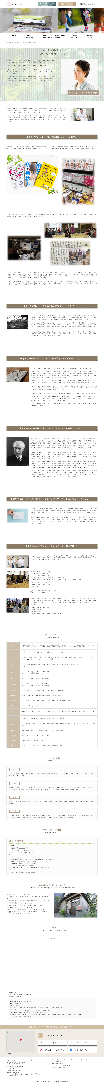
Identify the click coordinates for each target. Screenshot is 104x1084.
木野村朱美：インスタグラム (54, 1050)
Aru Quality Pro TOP (12, 42)
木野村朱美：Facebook (84, 1050)
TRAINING (90, 36)
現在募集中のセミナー (69, 1065)
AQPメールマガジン (84, 1043)
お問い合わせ (63, 1067)
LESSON (74, 36)
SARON (29, 36)
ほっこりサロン (56, 1061)
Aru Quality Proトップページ (60, 1059)
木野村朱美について (57, 1063)
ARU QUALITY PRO (59, 36)
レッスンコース (56, 1065)
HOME (14, 36)
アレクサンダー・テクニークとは (80, 1059)
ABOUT (44, 36)
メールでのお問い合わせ (53, 1043)
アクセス (54, 1067)
